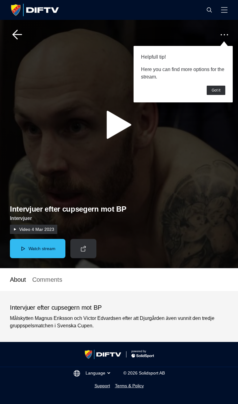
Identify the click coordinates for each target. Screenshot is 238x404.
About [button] (18, 279)
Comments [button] (47, 279)
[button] (209, 10)
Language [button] (95, 372)
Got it (216, 90)
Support (102, 385)
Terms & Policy (129, 385)
